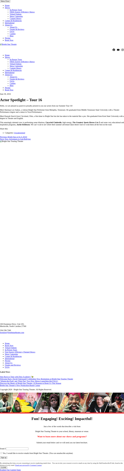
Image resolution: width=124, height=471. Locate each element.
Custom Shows (15, 18)
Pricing (7, 38)
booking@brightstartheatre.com (12, 332)
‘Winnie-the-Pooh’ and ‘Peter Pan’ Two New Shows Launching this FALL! (29, 381)
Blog (11, 36)
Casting (13, 34)
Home (7, 5)
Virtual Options (15, 14)
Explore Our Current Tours (10, 470)
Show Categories (16, 16)
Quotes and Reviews (13, 365)
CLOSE (3, 467)
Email (3, 449)
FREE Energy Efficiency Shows (22, 12)
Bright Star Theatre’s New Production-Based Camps (20, 385)
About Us (8, 25)
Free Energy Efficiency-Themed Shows (20, 352)
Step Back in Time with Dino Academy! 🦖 (17, 377)
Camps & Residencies (13, 21)
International (9, 23)
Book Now (9, 40)
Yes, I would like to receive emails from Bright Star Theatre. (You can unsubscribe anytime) (37, 453)
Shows (7, 8)
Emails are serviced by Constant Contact (28, 465)
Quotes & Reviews (17, 29)
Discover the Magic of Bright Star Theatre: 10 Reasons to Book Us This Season (30, 383)
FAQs (12, 32)
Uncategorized (19, 133)
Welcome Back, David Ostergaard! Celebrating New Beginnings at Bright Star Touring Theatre (36, 379)
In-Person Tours (16, 10)
